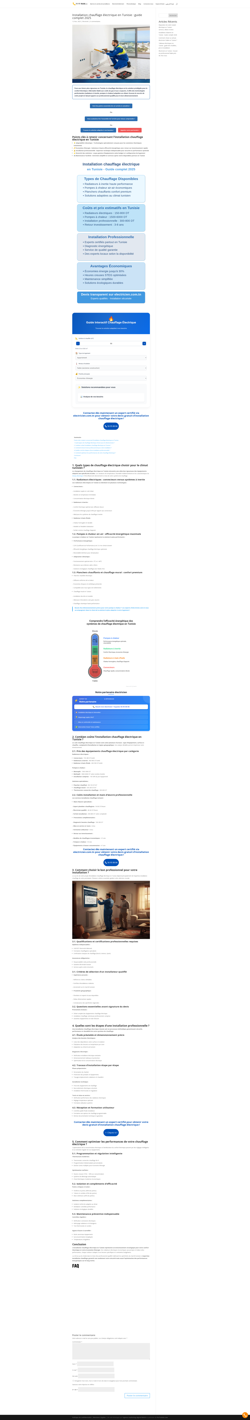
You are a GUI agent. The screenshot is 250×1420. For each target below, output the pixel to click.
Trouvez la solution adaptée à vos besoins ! (98, 130)
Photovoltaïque (131, 4)
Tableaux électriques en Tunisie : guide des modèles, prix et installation (168, 45)
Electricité (85, 21)
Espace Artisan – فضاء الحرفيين (165, 4)
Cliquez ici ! (112, 1132)
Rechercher (173, 15)
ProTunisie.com (162, 1417)
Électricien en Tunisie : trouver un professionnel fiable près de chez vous (168, 53)
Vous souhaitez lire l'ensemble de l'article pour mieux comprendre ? (111, 119)
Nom (74, 1364)
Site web (75, 1376)
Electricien (85, 4)
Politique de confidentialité (82, 1417)
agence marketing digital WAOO (134, 1417)
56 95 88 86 (80, 3)
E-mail (74, 1370)
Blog (139, 4)
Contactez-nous (148, 4)
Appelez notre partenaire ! (130, 130)
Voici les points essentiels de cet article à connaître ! (111, 106)
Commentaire (77, 1342)
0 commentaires (95, 21)
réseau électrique (77, 476)
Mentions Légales (99, 1417)
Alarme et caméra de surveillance (100, 4)
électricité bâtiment (95, 699)
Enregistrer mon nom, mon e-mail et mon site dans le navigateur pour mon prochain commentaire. (106, 1381)
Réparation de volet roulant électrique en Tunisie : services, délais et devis (167, 27)
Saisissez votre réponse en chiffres (83, 1384)
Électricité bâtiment (118, 4)
